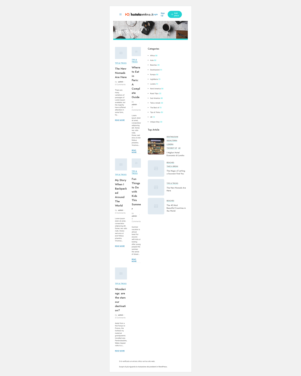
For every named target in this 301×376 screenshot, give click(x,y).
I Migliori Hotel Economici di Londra (175, 154)
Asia (152, 60)
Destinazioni (155, 70)
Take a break (155, 103)
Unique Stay (155, 122)
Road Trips (154, 93)
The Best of (154, 108)
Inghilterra (154, 79)
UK (151, 117)
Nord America (155, 89)
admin (120, 82)
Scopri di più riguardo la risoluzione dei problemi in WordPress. (143, 367)
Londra (153, 84)
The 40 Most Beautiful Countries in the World (176, 208)
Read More (120, 120)
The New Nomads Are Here (121, 73)
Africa (152, 56)
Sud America (155, 98)
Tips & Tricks (121, 63)
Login (155, 14)
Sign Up (163, 14)
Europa (153, 74)
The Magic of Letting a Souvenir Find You (176, 172)
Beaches (153, 65)
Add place (176, 14)
